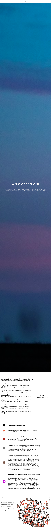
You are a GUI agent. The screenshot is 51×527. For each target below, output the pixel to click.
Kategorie (3, 497)
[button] (25, 1)
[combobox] (8, 499)
